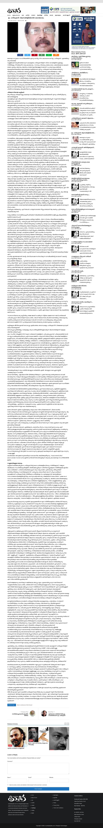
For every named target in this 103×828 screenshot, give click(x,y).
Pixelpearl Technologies (61, 825)
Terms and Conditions (58, 808)
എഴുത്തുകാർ (76, 15)
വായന (33, 15)
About (54, 802)
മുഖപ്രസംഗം (16, 15)
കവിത (27, 15)
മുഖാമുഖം (58, 15)
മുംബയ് (55, 797)
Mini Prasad (29, 705)
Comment (10, 761)
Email (30, 777)
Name (9, 777)
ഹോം (9, 15)
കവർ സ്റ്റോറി (66, 15)
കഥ (23, 15)
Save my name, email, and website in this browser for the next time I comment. (28, 784)
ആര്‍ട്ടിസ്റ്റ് (39, 15)
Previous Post (24, 712)
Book (18, 705)
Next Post (50, 712)
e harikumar (23, 705)
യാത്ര (51, 15)
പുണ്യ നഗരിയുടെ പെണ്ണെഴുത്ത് (15, 748)
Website (51, 777)
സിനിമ (46, 15)
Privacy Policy (56, 805)
